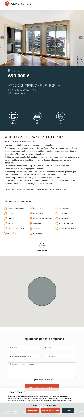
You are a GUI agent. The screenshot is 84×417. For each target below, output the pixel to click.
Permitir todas (32, 411)
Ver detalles (68, 411)
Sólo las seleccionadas (50, 411)
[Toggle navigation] (79, 4)
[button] (2, 38)
